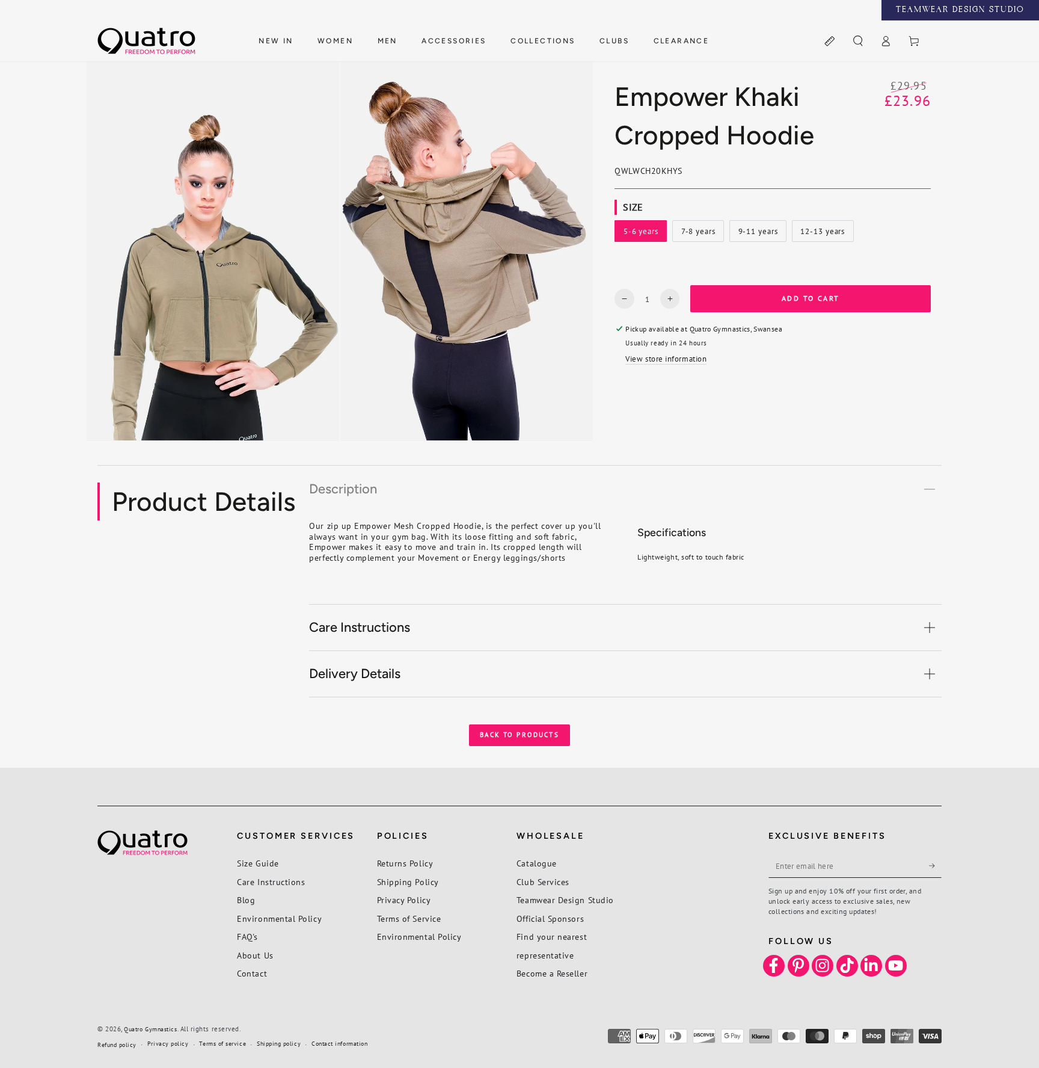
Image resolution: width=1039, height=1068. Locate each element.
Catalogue (536, 863)
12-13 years (822, 234)
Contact (252, 973)
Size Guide (257, 863)
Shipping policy (279, 1044)
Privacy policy (168, 1044)
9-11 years (760, 234)
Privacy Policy (404, 900)
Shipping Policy (408, 881)
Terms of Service (409, 918)
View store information (665, 358)
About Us (255, 955)
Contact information (339, 1044)
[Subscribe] (935, 866)
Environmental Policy (279, 918)
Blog (246, 900)
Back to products (519, 734)
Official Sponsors (550, 918)
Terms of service (222, 1044)
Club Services (542, 881)
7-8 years (702, 234)
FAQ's (247, 936)
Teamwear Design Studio (565, 900)
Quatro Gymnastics (150, 1029)
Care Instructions (271, 881)
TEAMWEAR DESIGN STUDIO (960, 10)
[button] (858, 41)
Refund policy (116, 1045)
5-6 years (645, 234)
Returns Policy (405, 863)
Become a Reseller (551, 973)
